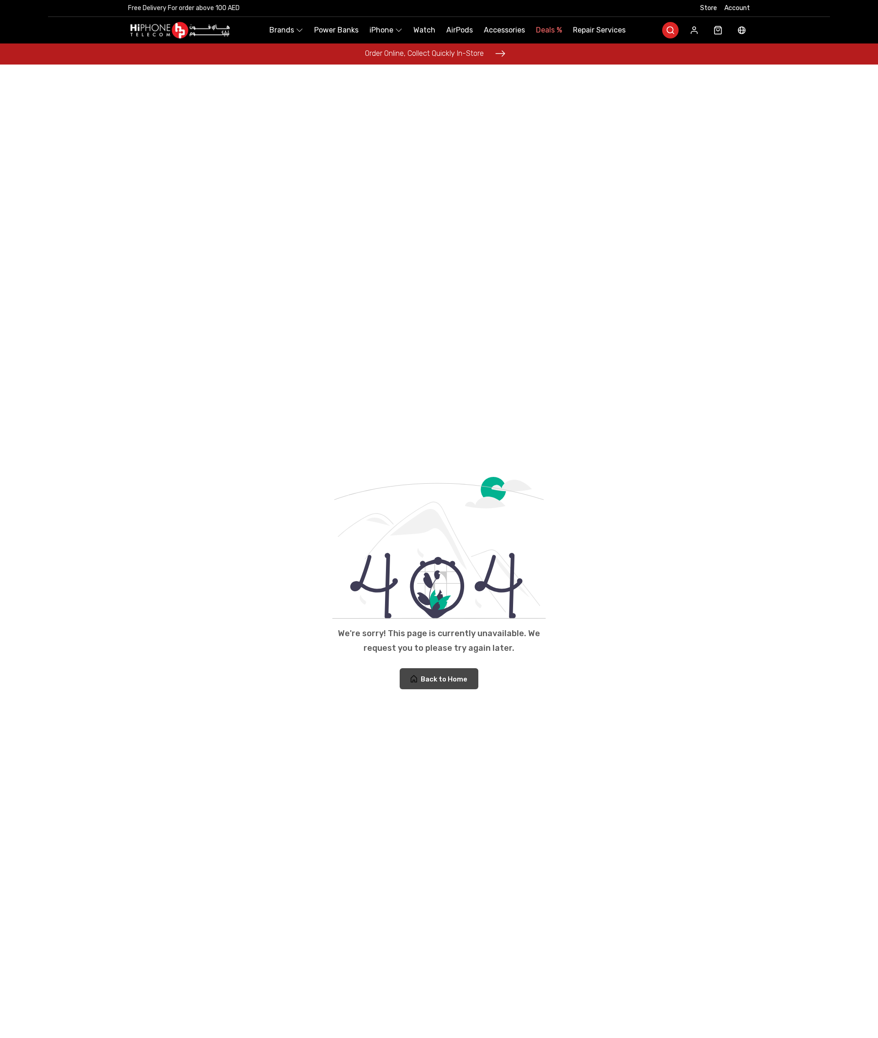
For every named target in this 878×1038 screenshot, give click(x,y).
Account (737, 8)
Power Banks (336, 30)
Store (708, 8)
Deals (549, 30)
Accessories (504, 30)
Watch (424, 30)
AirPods (459, 30)
